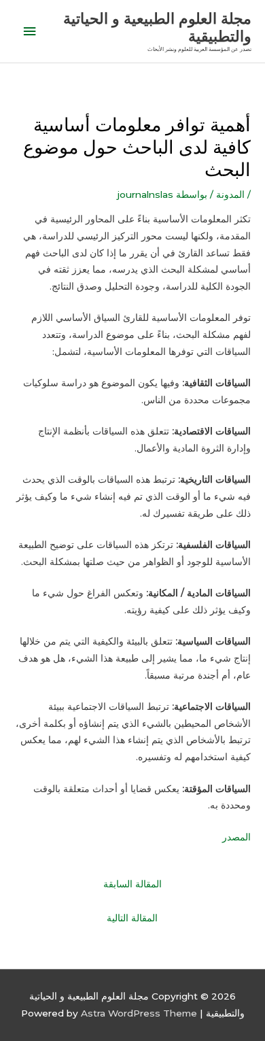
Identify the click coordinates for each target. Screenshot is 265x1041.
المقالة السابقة (132, 883)
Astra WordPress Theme (139, 1013)
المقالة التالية (132, 917)
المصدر (236, 837)
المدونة (230, 194)
